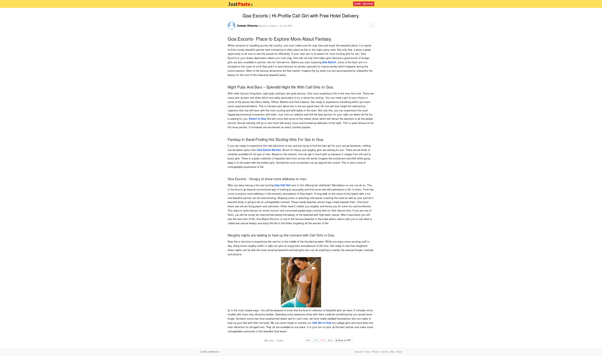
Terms (367, 351)
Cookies (385, 351)
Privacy (375, 351)
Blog (392, 351)
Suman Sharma (247, 26)
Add (358, 3)
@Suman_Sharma (267, 25)
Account (369, 3)
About (399, 351)
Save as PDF (344, 340)
